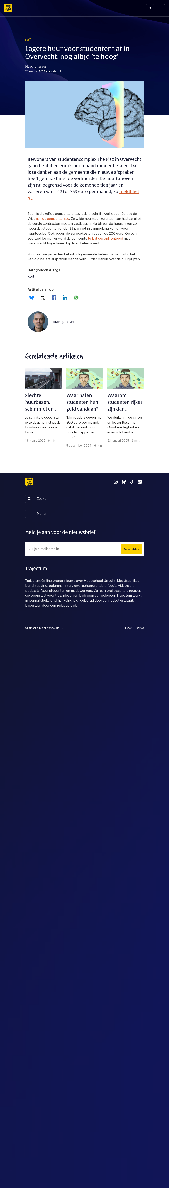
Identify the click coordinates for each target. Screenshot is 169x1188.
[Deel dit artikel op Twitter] (43, 298)
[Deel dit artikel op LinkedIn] (65, 298)
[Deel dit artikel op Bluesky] (32, 298)
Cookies (139, 628)
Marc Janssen (64, 322)
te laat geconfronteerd (105, 238)
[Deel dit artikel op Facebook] (54, 298)
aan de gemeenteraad (52, 218)
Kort (31, 276)
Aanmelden (131, 549)
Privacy (128, 628)
